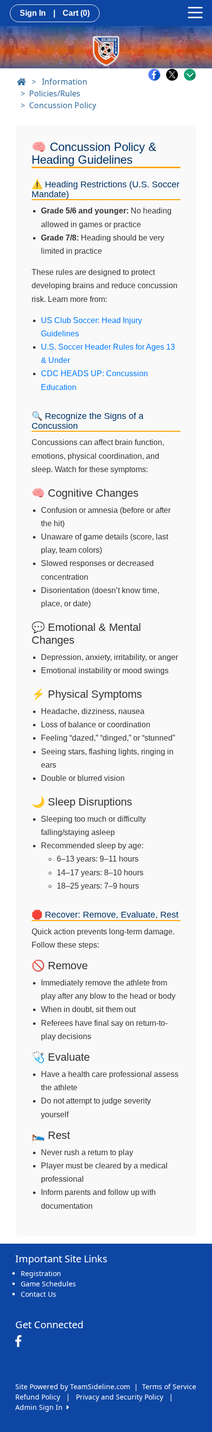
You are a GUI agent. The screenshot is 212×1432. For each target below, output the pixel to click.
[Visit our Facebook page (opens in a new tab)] (20, 1341)
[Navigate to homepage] (21, 81)
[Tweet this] (174, 75)
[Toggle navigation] (195, 12)
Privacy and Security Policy (119, 1397)
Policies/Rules (54, 93)
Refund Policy (37, 1397)
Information (64, 81)
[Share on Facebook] (156, 75)
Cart (76, 13)
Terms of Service (169, 1386)
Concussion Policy (62, 105)
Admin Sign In (41, 1407)
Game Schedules (48, 1283)
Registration (41, 1273)
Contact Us (38, 1294)
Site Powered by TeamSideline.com (72, 1386)
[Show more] (190, 75)
